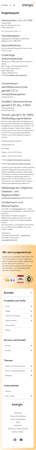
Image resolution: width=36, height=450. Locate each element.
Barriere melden (18, 432)
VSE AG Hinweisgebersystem (11, 198)
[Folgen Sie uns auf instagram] (15, 440)
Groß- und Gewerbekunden (15, 371)
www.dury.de (25, 235)
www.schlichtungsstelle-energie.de (19, 164)
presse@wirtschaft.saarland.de (17, 75)
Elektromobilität (11, 320)
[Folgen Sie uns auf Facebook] (21, 440)
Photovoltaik (9, 325)
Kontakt (8, 350)
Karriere (8, 391)
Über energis (9, 396)
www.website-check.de (9, 240)
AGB (18, 422)
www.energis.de (17, 209)
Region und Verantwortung (15, 366)
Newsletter (18, 425)
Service (8, 346)
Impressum (18, 413)
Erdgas (7, 311)
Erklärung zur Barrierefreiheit (18, 429)
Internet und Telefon (12, 316)
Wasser (8, 330)
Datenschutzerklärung (18, 416)
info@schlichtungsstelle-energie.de (18, 160)
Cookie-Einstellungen (18, 419)
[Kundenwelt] (11, 5)
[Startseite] (28, 5)
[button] (6, 5)
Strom (7, 306)
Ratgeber (8, 375)
